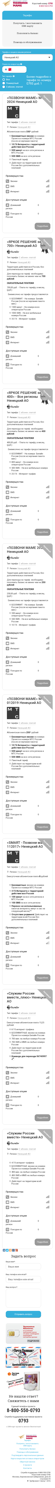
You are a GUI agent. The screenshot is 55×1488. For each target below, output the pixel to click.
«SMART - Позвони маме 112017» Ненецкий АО (27, 845)
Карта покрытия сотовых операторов (27, 1458)
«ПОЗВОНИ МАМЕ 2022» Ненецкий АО (26, 550)
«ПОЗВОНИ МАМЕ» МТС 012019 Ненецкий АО (26, 701)
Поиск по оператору (11, 64)
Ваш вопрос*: (12, 1287)
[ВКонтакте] (4, 1250)
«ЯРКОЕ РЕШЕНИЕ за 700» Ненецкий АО (24, 244)
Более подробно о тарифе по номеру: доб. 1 (39, 80)
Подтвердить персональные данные (27, 1455)
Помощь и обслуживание (27, 42)
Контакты (27, 1468)
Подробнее (42, 226)
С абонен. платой (27, 122)
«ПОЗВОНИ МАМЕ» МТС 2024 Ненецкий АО (26, 100)
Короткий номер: (40, 3)
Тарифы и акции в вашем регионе (16, 52)
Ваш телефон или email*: (16, 1274)
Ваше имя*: (10, 1262)
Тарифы (27, 15)
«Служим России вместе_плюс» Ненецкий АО (27, 997)
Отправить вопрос (23, 1314)
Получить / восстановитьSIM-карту (27, 1444)
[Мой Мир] (13, 1250)
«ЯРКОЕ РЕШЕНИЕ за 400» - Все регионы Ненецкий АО (24, 397)
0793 (30, 83)
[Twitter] (7, 1250)
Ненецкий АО (24, 127)
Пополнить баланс (27, 33)
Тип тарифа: (7, 76)
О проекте (27, 1465)
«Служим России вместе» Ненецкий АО (25, 1135)
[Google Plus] (16, 1250)
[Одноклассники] (10, 1250)
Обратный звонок (27, 1462)
